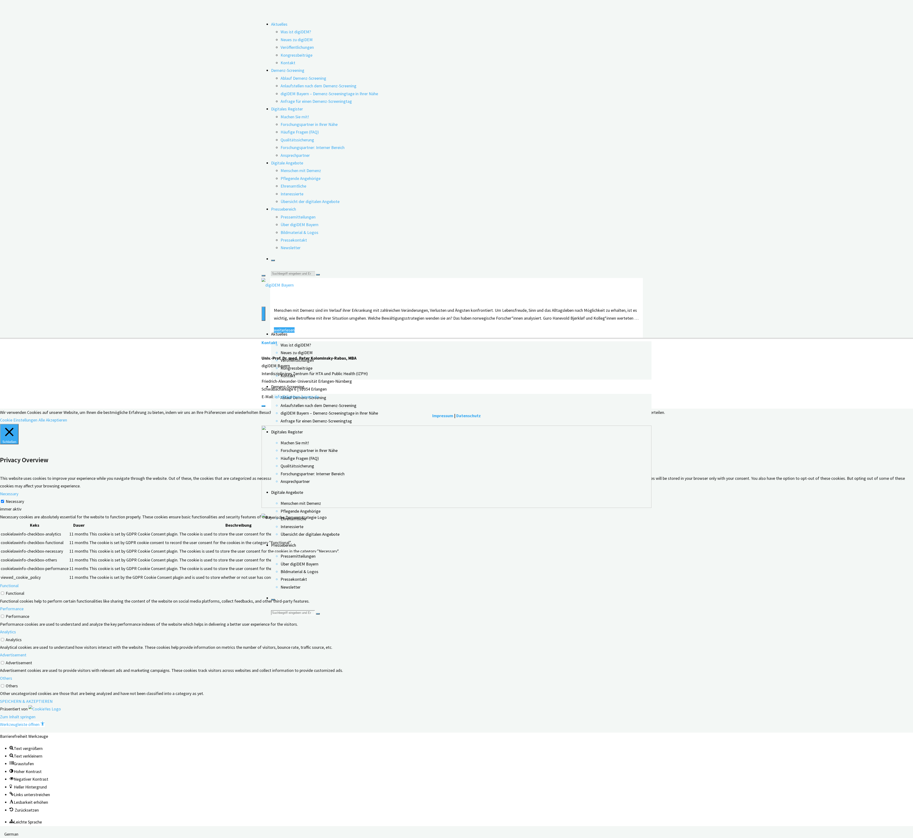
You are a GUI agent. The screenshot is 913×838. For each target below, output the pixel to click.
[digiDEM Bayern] (278, 285)
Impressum (442, 415)
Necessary (15, 501)
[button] (22, 724)
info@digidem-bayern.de (297, 396)
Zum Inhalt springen (17, 716)
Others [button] (6, 678)
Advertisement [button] (13, 655)
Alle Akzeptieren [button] (53, 420)
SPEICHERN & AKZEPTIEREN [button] (26, 701)
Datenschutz (468, 415)
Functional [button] (9, 585)
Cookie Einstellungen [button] (18, 420)
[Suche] (273, 260)
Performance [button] (12, 608)
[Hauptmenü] (263, 314)
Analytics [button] (8, 632)
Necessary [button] (9, 493)
